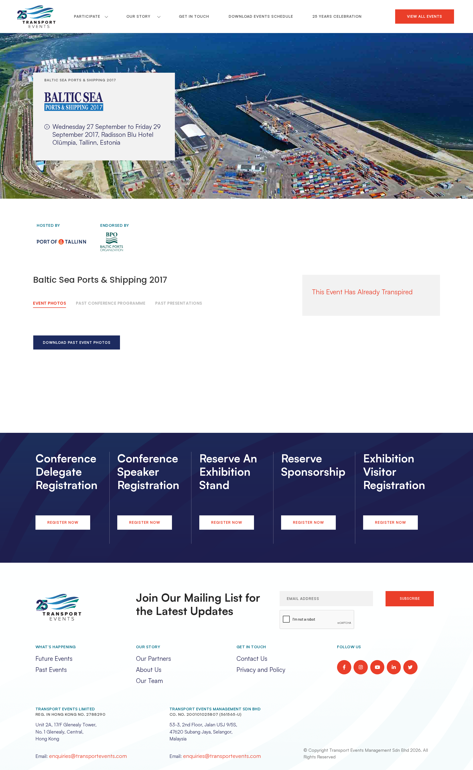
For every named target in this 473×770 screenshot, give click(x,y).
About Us (148, 669)
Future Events (53, 658)
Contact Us (251, 658)
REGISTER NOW (62, 522)
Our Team (149, 680)
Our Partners (153, 658)
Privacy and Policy (260, 669)
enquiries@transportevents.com (88, 755)
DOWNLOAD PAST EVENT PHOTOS (77, 342)
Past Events (51, 669)
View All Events (424, 16)
